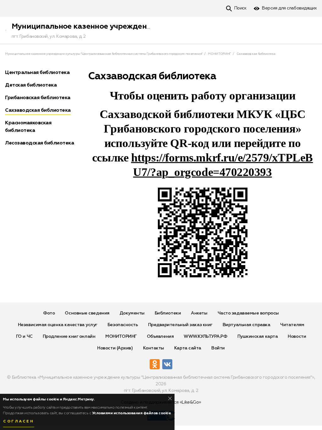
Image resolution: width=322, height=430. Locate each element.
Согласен (18, 421)
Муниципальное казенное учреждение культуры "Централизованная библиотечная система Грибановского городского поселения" (104, 53)
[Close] (170, 398)
